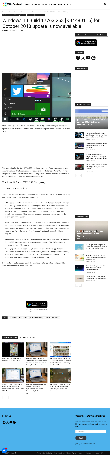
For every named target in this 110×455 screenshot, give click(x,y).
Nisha (6, 30)
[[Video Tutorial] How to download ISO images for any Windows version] (79, 167)
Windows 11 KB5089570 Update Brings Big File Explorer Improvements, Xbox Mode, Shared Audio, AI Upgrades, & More (36, 389)
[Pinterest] (27, 67)
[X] (22, 67)
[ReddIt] (42, 67)
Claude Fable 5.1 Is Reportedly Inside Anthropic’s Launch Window (90, 233)
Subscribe (81, 438)
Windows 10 (55, 317)
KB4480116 (47, 317)
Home (4, 12)
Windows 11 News (39, 4)
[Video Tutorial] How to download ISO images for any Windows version (96, 166)
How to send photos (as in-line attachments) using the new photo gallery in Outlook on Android (96, 135)
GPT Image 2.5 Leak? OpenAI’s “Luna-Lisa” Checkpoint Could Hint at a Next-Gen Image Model (96, 246)
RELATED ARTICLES (10, 337)
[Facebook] (17, 67)
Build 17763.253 (23, 317)
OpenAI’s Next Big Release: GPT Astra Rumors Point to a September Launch (96, 268)
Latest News (30, 15)
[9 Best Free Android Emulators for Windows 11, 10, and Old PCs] (13, 349)
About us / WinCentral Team (62, 453)
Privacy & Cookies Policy (44, 453)
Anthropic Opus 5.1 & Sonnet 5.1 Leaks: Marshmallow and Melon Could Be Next (96, 257)
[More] (52, 67)
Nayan (79, 127)
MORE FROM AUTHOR (27, 337)
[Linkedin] (37, 67)
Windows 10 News (39, 15)
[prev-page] (3, 397)
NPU (69, 4)
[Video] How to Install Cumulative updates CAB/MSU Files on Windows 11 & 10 (91, 122)
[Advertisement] (36, 49)
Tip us (74, 453)
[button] (105, 4)
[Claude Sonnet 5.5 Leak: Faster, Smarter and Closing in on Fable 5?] (79, 278)
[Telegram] (47, 67)
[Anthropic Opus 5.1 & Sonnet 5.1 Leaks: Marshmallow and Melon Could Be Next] (79, 257)
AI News (52, 4)
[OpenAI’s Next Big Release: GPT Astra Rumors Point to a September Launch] (79, 268)
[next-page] (7, 397)
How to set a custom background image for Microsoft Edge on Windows (96, 145)
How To (61, 4)
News (27, 4)
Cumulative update (36, 317)
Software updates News (28, 12)
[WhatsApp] (32, 67)
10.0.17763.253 (13, 317)
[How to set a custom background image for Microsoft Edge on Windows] (79, 146)
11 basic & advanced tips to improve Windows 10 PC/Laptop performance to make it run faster (96, 156)
